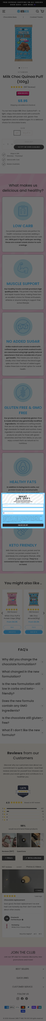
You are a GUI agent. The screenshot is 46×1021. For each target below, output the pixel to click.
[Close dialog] (43, 494)
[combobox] (5, 513)
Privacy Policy (14, 521)
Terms (19, 521)
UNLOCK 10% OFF (23, 525)
